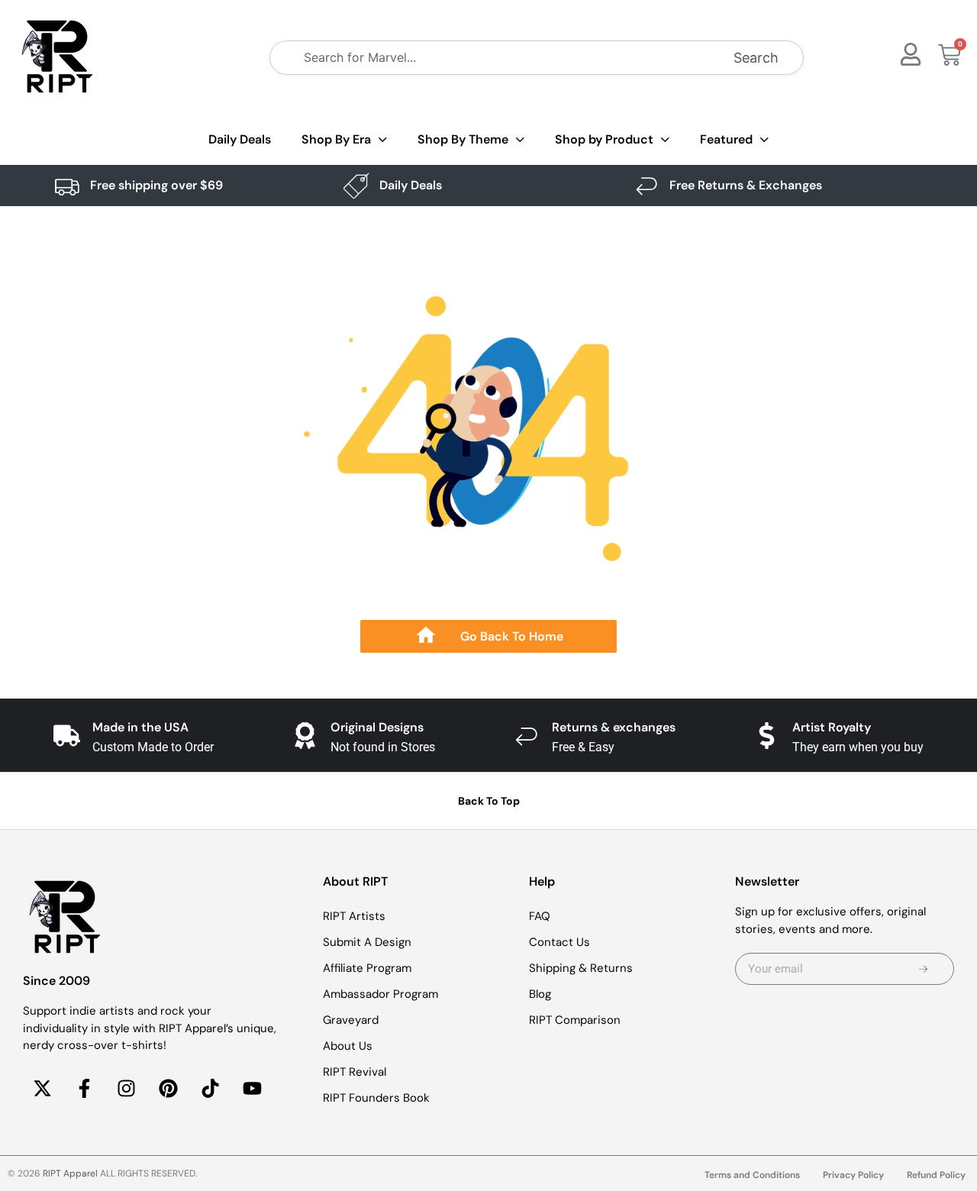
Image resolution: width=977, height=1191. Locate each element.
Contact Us (559, 942)
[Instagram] (126, 1089)
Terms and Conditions (752, 1175)
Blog (540, 994)
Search (756, 58)
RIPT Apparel (70, 1173)
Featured (726, 139)
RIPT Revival (354, 1072)
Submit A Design (367, 942)
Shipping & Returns (581, 968)
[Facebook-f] (84, 1089)
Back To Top (489, 801)
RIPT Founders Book (376, 1097)
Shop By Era (336, 139)
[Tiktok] (210, 1089)
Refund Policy (936, 1175)
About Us (347, 1046)
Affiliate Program (367, 968)
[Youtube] (252, 1089)
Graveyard (351, 1020)
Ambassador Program (380, 994)
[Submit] (923, 969)
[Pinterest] (168, 1089)
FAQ (539, 916)
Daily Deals (239, 139)
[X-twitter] (42, 1089)
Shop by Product (604, 139)
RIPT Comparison (575, 1020)
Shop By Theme (463, 139)
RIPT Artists (354, 916)
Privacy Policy (853, 1175)
